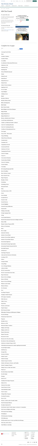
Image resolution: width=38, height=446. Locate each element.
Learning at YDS (8, 5)
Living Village (3, 263)
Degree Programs (4, 177)
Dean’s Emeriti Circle (5, 175)
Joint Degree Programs (5, 252)
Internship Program (5, 248)
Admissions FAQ (4, 67)
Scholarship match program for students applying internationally (13, 345)
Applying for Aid (4, 87)
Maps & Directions (4, 274)
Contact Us (3, 155)
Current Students (4, 164)
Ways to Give (3, 398)
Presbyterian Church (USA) (6, 316)
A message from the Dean (6, 51)
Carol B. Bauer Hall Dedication (7, 120)
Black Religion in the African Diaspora (8, 109)
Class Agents (3, 131)
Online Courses (4, 301)
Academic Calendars (5, 56)
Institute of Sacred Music (6, 235)
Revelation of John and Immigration (8, 340)
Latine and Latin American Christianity (8, 254)
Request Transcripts (32, 438)
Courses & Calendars (5, 162)
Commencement (4, 140)
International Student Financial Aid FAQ (9, 246)
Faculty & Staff (4, 199)
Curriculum (3, 166)
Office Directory (4, 299)
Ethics (2, 188)
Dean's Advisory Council (6, 173)
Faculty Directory (4, 201)
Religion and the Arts (5, 329)
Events (2, 193)
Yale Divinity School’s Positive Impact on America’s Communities (13, 407)
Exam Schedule (4, 195)
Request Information (5, 332)
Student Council (4, 356)
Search (2, 48)
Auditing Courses (4, 93)
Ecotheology (3, 182)
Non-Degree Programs (5, 292)
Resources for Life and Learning (7, 338)
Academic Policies (4, 58)
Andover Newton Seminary (6, 85)
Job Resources (4, 250)
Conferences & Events (5, 149)
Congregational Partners (6, 151)
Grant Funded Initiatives (6, 217)
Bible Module (3, 104)
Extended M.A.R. (4, 197)
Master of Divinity (4, 279)
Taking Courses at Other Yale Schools (8, 367)
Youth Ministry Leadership (6, 424)
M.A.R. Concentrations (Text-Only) (8, 272)
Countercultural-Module (5, 160)
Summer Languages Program (6, 365)
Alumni (4, 8)
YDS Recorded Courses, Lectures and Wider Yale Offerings (12, 420)
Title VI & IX (32, 435)
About (2, 54)
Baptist (2, 96)
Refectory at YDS (4, 323)
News (2, 290)
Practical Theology (4, 314)
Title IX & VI (3, 378)
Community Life (26, 5)
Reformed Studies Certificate (6, 325)
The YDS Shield (4, 374)
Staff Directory (4, 349)
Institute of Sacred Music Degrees (7, 239)
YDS (4, 413)
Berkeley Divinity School (6, 100)
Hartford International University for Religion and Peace (12, 219)
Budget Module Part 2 (5, 113)
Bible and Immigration (5, 102)
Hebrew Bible (3, 221)
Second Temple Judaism (5, 347)
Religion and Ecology (5, 327)
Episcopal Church (4, 186)
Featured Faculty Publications (7, 206)
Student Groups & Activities (6, 360)
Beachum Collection (5, 98)
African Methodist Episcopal (6, 71)
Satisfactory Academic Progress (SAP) (8, 343)
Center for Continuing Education (7, 124)
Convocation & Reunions (6, 157)
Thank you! (3, 369)
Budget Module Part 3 (5, 115)
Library (2, 259)
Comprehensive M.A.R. (5, 144)
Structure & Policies (5, 354)
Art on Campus (4, 89)
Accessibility (3, 60)
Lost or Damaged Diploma (6, 265)
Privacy (24, 444)
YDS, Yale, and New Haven (6, 422)
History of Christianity (5, 226)
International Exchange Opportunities (8, 243)
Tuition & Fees (4, 382)
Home (1, 8)
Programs (2, 5)
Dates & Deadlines (4, 171)
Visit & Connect (4, 391)
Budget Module (4, 111)
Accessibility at (21, 444)
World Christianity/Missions (6, 402)
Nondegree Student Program (6, 294)
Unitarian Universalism (5, 385)
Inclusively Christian (5, 232)
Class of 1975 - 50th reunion (6, 133)
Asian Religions (4, 91)
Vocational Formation (5, 396)
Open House (3, 303)
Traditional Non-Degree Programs (7, 380)
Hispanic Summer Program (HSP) (7, 224)
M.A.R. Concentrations (5, 270)
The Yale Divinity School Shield (7, 371)
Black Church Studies (5, 107)
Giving (2, 215)
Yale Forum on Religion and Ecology (8, 409)
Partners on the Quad (5, 305)
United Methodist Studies (6, 389)
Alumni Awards (7, 8)
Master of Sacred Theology (6, 281)
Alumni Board (4, 78)
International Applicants (5, 241)
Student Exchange (4, 358)
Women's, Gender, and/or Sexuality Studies (9, 400)
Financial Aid (3, 208)
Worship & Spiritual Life (6, 404)
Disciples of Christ (4, 179)
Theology (3, 376)
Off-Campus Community (6, 296)
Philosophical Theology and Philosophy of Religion (10, 312)
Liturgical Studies (4, 261)
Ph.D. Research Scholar (5, 310)
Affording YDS (4, 69)
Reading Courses (4, 321)
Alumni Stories (4, 82)
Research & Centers (5, 336)
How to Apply (3, 230)
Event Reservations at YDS (6, 190)
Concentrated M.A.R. (5, 146)
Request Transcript (4, 334)
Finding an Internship (5, 210)
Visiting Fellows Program (6, 393)
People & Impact (20, 5)
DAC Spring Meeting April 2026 (7, 168)
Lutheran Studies (4, 268)
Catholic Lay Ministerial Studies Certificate (9, 122)
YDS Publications (4, 418)
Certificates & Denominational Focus (8, 129)
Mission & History (4, 285)
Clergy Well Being (4, 135)
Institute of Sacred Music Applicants (8, 237)
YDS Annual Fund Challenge (6, 411)
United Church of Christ (5, 387)
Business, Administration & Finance (8, 118)
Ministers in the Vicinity (5, 283)
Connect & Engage (4, 153)
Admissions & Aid (14, 5)
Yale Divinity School (7, 4)
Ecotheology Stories (5, 184)
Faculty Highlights (4, 204)
